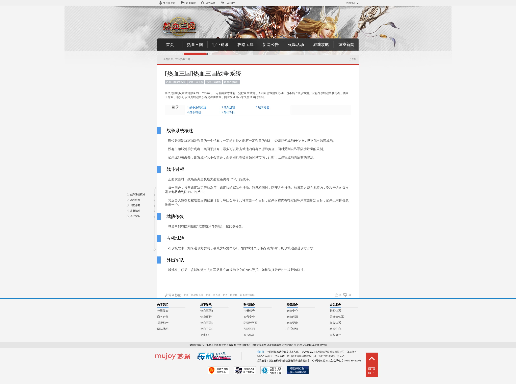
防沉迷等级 (250, 322)
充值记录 (292, 322)
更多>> (204, 334)
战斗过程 (229, 107)
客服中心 (335, 328)
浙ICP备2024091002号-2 (331, 356)
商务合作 (163, 316)
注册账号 (249, 310)
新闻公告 (271, 44)
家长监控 (335, 334)
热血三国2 (206, 322)
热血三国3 (206, 310)
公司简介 (163, 310)
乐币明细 (292, 328)
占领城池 (195, 112)
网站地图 (163, 328)
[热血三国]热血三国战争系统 (203, 73)
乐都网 (260, 351)
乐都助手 (230, 3)
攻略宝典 (245, 44)
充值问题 (292, 316)
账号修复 (249, 334)
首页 (170, 44)
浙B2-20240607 (264, 356)
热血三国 (195, 44)
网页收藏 (191, 3)
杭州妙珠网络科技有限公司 (329, 351)
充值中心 (292, 310)
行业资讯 (220, 44)
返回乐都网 (169, 3)
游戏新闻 (346, 44)
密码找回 (249, 328)
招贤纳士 (163, 322)
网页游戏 (229, 82)
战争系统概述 (197, 107)
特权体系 (335, 310)
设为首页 (210, 3)
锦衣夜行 (206, 316)
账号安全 (249, 316)
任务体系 (335, 322)
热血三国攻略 (213, 82)
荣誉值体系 (337, 316)
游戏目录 (351, 3)
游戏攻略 (321, 44)
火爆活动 (296, 44)
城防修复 (263, 107)
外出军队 (229, 112)
